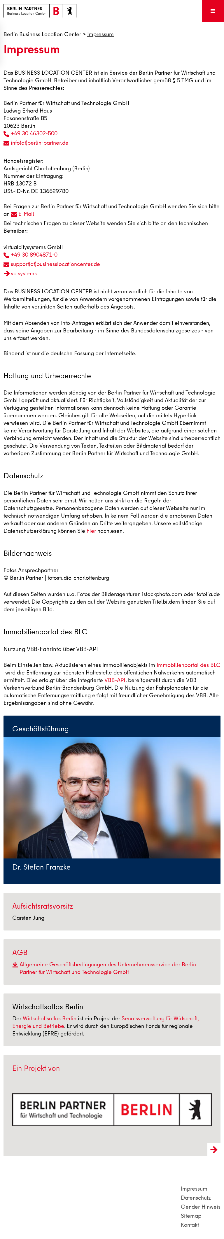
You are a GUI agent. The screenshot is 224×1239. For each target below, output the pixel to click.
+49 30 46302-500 (34, 133)
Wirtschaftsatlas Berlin (49, 1018)
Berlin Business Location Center (42, 34)
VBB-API (114, 680)
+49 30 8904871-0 (34, 254)
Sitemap (191, 1215)
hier (91, 530)
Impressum (194, 1188)
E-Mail (26, 214)
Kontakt (190, 1225)
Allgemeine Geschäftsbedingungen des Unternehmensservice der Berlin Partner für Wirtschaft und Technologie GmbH (108, 968)
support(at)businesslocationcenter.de (55, 264)
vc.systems (24, 273)
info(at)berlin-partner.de (40, 142)
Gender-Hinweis (200, 1206)
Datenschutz (196, 1197)
